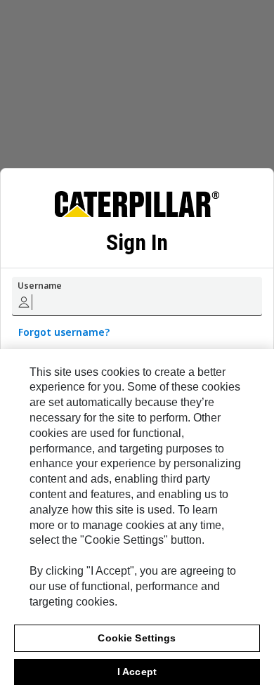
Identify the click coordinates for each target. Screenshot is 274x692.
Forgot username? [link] (64, 332)
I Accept (137, 671)
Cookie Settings (137, 638)
